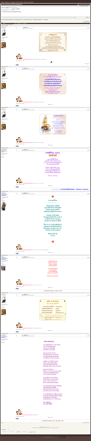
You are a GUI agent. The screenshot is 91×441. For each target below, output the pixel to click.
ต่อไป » (89, 21)
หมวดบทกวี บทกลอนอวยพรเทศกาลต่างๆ (28, 19)
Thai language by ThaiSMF (55, 427)
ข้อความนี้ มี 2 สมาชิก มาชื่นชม (20, 286)
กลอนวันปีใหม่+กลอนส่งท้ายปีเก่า (37, 19)
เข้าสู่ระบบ (12, 7)
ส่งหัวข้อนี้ (86, 22)
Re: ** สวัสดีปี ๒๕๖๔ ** (25, 68)
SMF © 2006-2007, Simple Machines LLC (45, 427)
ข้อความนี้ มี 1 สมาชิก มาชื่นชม (20, 416)
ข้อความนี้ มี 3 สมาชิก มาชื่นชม (20, 103)
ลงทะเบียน (16, 7)
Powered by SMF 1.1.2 (35, 427)
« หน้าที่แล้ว (85, 21)
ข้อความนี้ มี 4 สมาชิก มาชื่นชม (20, 60)
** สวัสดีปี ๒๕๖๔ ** (46, 19)
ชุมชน (83, 22)
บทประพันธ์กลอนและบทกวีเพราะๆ (18, 19)
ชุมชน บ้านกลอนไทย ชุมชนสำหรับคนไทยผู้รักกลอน (7, 19)
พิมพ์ (88, 22)
